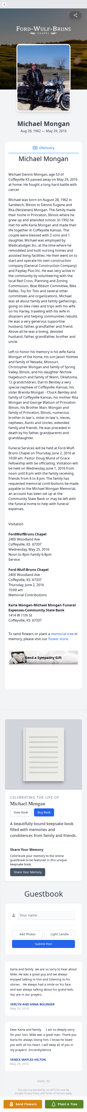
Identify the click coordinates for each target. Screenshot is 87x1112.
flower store (58, 639)
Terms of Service (55, 1093)
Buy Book (44, 812)
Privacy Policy (31, 1093)
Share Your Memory (28, 872)
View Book (21, 812)
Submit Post (43, 944)
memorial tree (62, 633)
